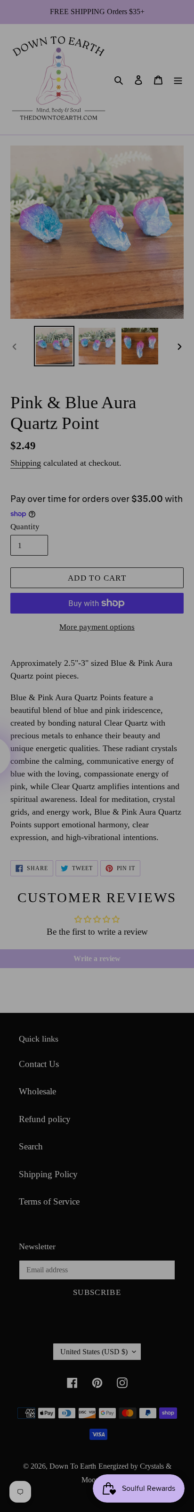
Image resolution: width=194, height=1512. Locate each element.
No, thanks (127, 802)
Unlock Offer (128, 777)
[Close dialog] (183, 703)
